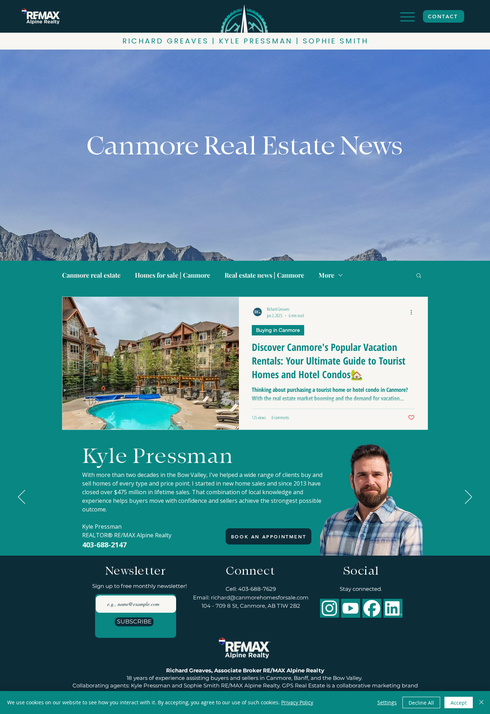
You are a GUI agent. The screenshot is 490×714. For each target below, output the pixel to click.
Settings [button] (387, 702)
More (326, 275)
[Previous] (21, 497)
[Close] (481, 702)
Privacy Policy (297, 702)
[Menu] (407, 17)
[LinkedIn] (392, 608)
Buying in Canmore (278, 330)
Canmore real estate (91, 275)
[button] (418, 276)
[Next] (468, 497)
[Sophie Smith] (252, 538)
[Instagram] (329, 608)
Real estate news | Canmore (264, 275)
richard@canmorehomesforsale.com (259, 597)
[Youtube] (350, 608)
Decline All (421, 702)
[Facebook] (371, 608)
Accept (459, 702)
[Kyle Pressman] (245, 537)
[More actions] (413, 312)
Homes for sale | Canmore (172, 275)
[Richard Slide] (238, 538)
